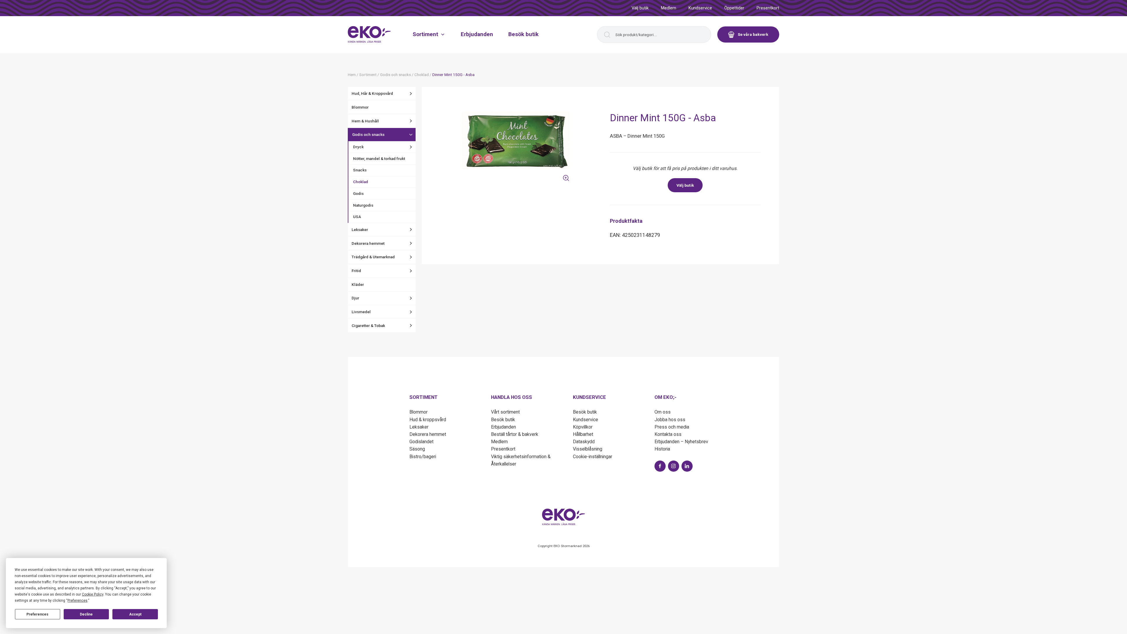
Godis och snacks (368, 134)
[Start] (369, 34)
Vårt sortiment (505, 412)
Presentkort (768, 8)
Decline (86, 614)
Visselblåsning (587, 449)
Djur (355, 298)
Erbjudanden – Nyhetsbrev (681, 441)
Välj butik (640, 8)
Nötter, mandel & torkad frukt (379, 158)
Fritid (356, 270)
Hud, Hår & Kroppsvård (372, 93)
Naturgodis (363, 205)
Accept (135, 614)
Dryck (358, 146)
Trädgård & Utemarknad (373, 256)
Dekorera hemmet (368, 243)
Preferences (37, 614)
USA (357, 216)
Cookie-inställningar (592, 456)
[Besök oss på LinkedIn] (687, 466)
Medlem (668, 8)
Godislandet (421, 441)
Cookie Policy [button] (92, 594)
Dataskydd (584, 441)
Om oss (662, 412)
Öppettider (734, 8)
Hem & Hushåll (365, 121)
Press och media (671, 427)
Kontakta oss (667, 434)
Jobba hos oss (669, 419)
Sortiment (425, 34)
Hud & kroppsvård (427, 419)
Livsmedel (361, 311)
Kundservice (700, 8)
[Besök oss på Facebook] (660, 466)
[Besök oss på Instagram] (673, 466)
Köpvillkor (583, 427)
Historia (662, 449)
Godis (358, 193)
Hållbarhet (583, 434)
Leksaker (360, 229)
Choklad (360, 181)
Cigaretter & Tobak (368, 325)
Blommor (360, 107)
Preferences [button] (77, 600)
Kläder (358, 284)
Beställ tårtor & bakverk (514, 434)
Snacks (360, 170)
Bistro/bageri (422, 456)
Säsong (417, 449)
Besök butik (523, 34)
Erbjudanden (477, 34)
